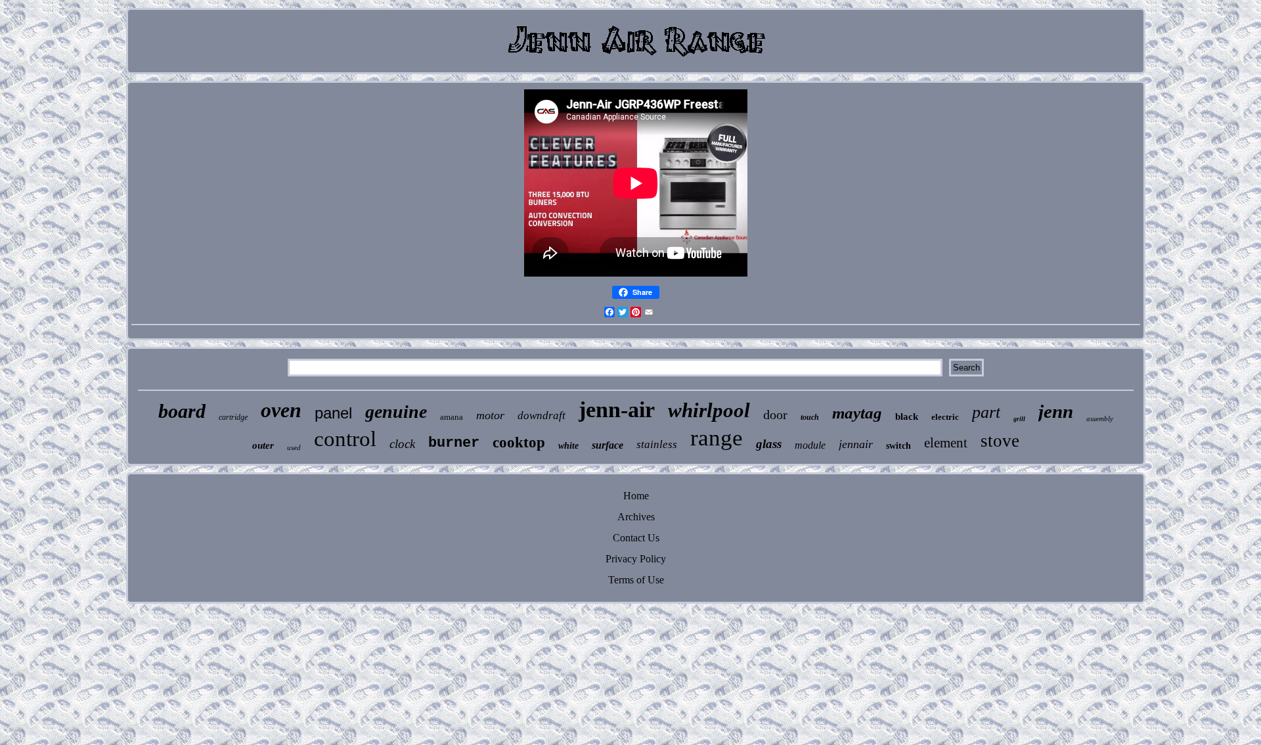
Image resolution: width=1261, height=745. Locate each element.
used (294, 447)
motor (490, 415)
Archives (636, 516)
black (906, 416)
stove (1000, 441)
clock (402, 444)
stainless (656, 444)
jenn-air (617, 409)
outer (263, 445)
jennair (856, 444)
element (945, 443)
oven (281, 410)
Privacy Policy (636, 558)
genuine (396, 411)
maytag (857, 413)
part (986, 412)
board (182, 411)
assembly (1099, 418)
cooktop (519, 442)
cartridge (233, 417)
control (345, 439)
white (568, 446)
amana (451, 417)
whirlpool (709, 410)
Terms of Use (636, 579)
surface (607, 445)
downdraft (541, 415)
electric (945, 417)
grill (1019, 418)
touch (810, 417)
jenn (1055, 411)
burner (453, 443)
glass (769, 444)
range (716, 438)
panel (333, 413)
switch (898, 446)
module (810, 445)
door (775, 414)
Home (636, 495)
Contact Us (636, 537)
